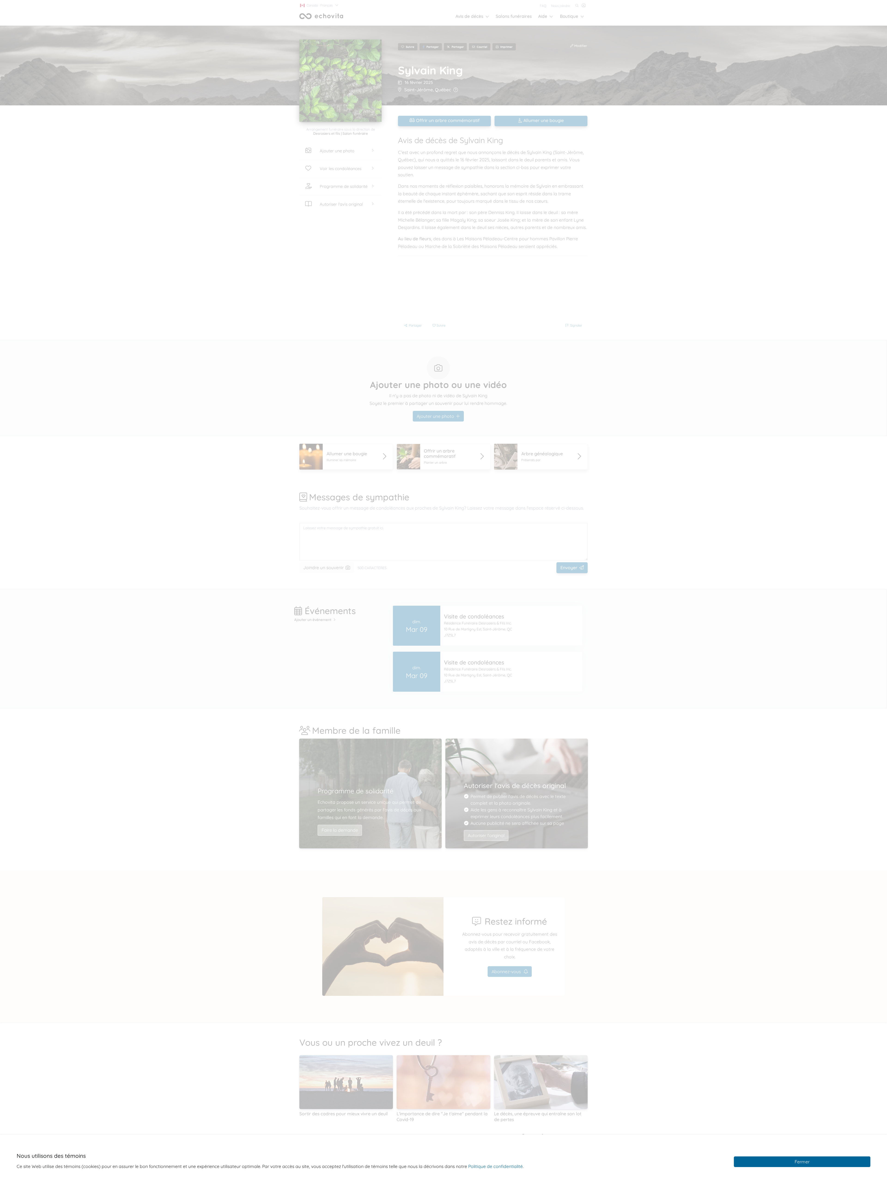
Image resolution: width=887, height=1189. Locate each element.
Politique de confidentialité (495, 1166)
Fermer (802, 1162)
